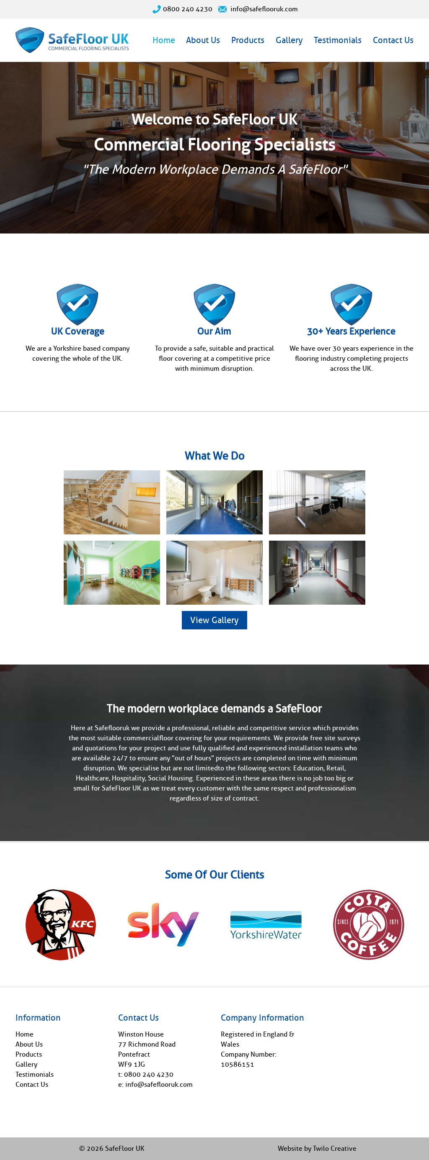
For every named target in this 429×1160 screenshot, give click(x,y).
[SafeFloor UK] (72, 48)
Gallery (289, 40)
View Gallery (214, 620)
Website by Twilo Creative (317, 1148)
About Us (203, 40)
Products (247, 40)
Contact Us (393, 40)
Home (163, 40)
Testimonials (338, 40)
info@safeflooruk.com (263, 9)
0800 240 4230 (187, 9)
